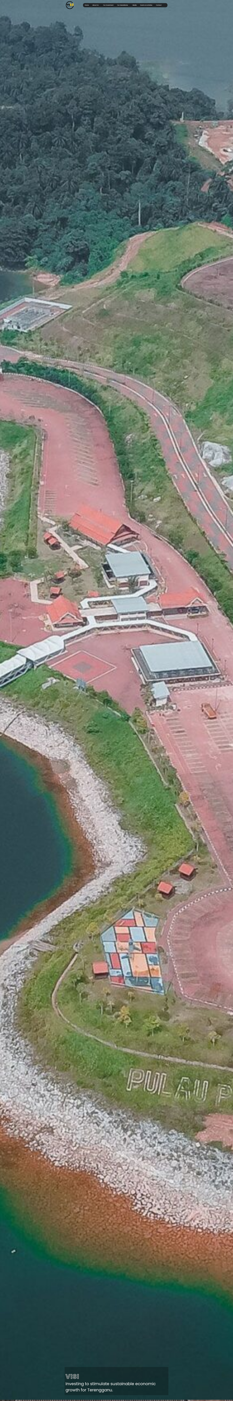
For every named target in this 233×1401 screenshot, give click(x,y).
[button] (165, 5)
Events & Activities (146, 5)
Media (135, 5)
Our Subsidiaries (122, 5)
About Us (95, 5)
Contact (159, 5)
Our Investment (108, 5)
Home (87, 5)
